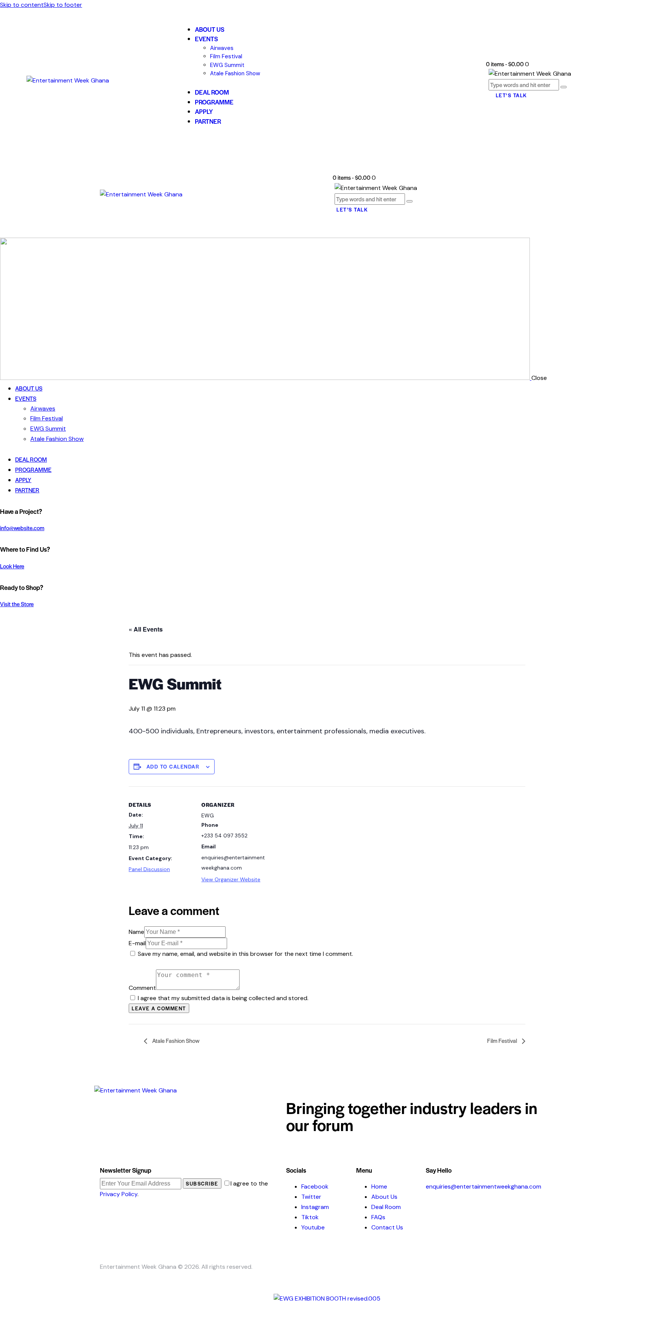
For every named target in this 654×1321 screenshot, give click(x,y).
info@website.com (22, 528)
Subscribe (202, 1183)
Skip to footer (63, 5)
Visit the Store (17, 604)
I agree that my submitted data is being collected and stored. (223, 998)
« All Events (146, 629)
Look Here (12, 566)
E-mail (137, 943)
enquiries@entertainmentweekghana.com (483, 1186)
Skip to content (22, 5)
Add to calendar (173, 766)
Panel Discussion (149, 869)
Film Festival (502, 1040)
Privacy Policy (118, 1194)
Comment (142, 988)
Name (136, 932)
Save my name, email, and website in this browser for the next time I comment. (245, 954)
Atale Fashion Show (175, 1040)
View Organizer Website (230, 879)
